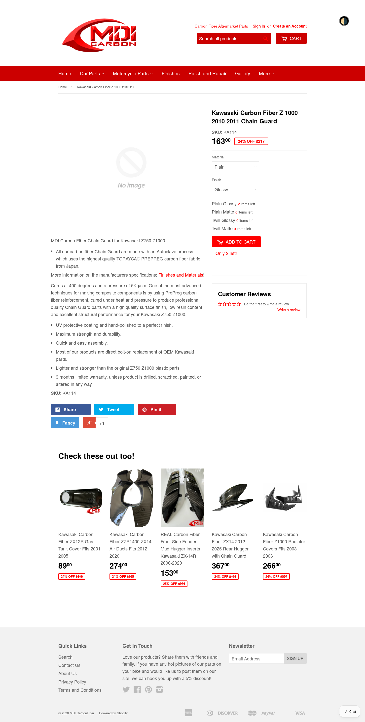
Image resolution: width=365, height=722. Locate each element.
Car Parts (90, 73)
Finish (216, 179)
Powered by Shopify (113, 713)
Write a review (288, 309)
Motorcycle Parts (131, 73)
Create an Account (290, 26)
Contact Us (69, 665)
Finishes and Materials (180, 274)
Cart (295, 38)
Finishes (171, 73)
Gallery (242, 73)
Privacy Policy (72, 681)
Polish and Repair (207, 73)
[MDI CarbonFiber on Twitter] (126, 690)
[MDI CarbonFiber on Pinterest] (148, 690)
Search (65, 656)
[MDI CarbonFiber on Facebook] (137, 690)
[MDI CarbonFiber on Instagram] (159, 690)
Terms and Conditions (80, 689)
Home (64, 73)
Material (218, 156)
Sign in (259, 26)
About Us (67, 673)
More (265, 73)
